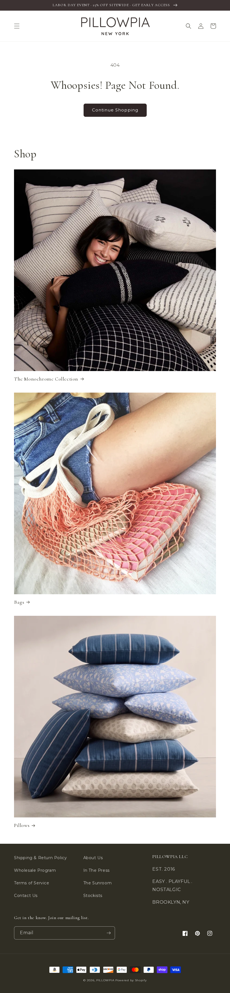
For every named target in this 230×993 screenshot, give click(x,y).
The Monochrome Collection (46, 379)
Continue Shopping (115, 110)
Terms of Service (31, 882)
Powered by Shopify (131, 980)
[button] (17, 26)
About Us (93, 857)
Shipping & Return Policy (40, 857)
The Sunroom (97, 882)
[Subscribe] (108, 933)
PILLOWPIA (105, 980)
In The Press (96, 870)
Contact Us (26, 895)
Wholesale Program (35, 870)
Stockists (92, 895)
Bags (19, 602)
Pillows (21, 825)
